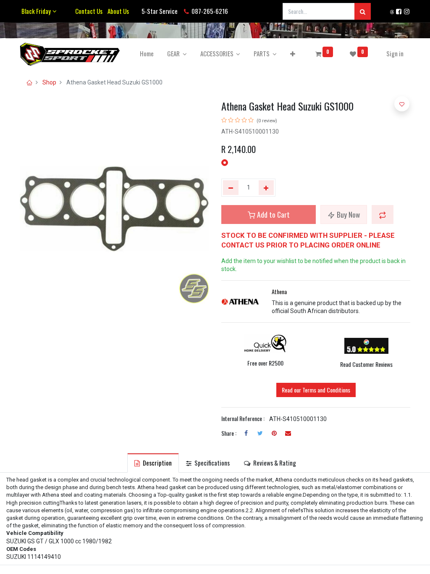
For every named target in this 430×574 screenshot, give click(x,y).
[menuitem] (146, 53)
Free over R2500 (265, 362)
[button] (292, 53)
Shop (49, 82)
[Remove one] (231, 187)
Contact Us (88, 11)
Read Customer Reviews (366, 364)
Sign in (395, 53)
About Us (117, 11)
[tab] (153, 463)
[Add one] (266, 187)
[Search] (362, 11)
